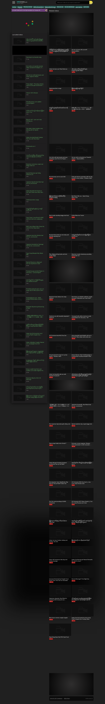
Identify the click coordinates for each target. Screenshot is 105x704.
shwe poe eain (60, 7)
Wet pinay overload (28, 7)
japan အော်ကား (79, 7)
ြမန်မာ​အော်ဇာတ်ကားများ (50, 7)
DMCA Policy (67, 698)
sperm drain (86, 7)
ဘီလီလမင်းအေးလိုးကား (38, 7)
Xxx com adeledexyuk (69, 7)
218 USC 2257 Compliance (56, 698)
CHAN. (22, 1)
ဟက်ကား (14, 7)
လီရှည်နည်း (19, 7)
